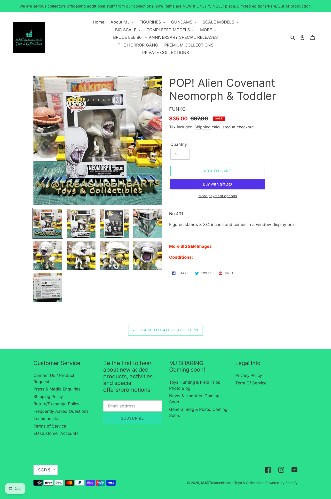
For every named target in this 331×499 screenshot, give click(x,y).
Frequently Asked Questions (60, 411)
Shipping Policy (48, 396)
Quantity (178, 144)
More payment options (217, 196)
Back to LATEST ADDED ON (169, 330)
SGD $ (44, 470)
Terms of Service (49, 426)
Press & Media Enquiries (56, 389)
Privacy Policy (248, 375)
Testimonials (45, 418)
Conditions (180, 257)
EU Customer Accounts (56, 433)
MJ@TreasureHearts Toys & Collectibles (232, 483)
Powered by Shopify (281, 483)
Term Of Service (251, 383)
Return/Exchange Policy (56, 403)
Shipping (203, 127)
